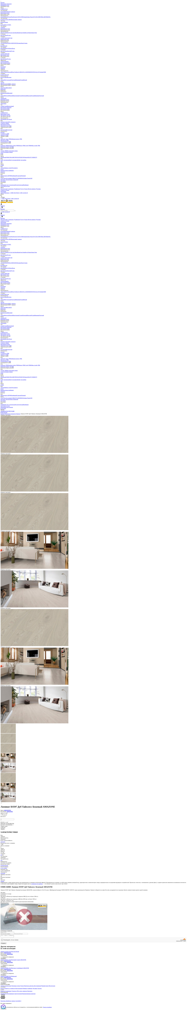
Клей (2, 153)
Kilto (2, 157)
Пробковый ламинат (10, 11)
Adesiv (26, 157)
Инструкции (52, 985)
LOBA (2, 165)
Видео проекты (32, 189)
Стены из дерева (5, 123)
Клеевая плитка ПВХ (6, 19)
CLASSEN (26, 72)
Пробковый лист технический (8, 185)
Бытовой (10, 93)
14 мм (7, 38)
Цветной (7, 95)
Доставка (38, 189)
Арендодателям (18, 993)
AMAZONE (10, 811)
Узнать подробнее (47, 1007)
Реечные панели (5, 122)
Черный (11, 95)
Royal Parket (28, 32)
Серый (22, 80)
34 (3, 82)
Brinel (18, 32)
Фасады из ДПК (5, 140)
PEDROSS (21, 178)
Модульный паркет (5, 63)
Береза (2, 48)
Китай (2, 45)
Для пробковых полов (6, 168)
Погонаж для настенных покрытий (9, 179)
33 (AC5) (3, 841)
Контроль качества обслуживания (32, 985)
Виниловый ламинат (16, 19)
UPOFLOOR (10, 43)
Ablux (15, 32)
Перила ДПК (21, 145)
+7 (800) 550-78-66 (14, 192)
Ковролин (3, 89)
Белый (25, 80)
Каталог (3, 2)
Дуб (2, 27)
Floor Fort (14, 72)
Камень (2, 22)
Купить (2, 829)
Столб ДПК (28, 145)
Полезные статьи (16, 985)
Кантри (9, 51)
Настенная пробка (5, 108)
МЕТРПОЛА (15, 157)
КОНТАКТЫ (4, 412)
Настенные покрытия (6, 107)
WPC (10, 24)
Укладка (39, 988)
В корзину (3, 958)
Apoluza (3, 98)
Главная (3, 413)
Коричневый (16, 95)
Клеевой (3, 11)
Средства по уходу (5, 186)
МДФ (9, 175)
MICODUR (9, 87)
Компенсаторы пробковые (7, 170)
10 (1, 855)
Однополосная (4, 865)
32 (1, 82)
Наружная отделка (5, 124)
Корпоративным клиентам (28, 993)
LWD (31, 178)
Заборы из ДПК (4, 135)
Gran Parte (22, 32)
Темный (3, 80)
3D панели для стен (5, 115)
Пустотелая (3, 129)
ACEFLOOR (20, 17)
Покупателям (4, 189)
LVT (7, 24)
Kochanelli (3, 66)
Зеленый (25, 95)
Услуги (22, 189)
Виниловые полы (5, 13)
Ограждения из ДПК (6, 141)
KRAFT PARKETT (5, 32)
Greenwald (9, 72)
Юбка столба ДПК (35, 145)
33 (2, 82)
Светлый (13, 80)
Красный (29, 95)
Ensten (2, 17)
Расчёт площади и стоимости (8, 988)
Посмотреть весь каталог (7, 407)
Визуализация (18, 988)
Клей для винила (5, 160)
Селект (5, 35)
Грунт (2, 169)
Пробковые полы (5, 5)
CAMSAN (20, 72)
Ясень (13, 48)
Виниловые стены (5, 114)
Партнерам (3, 191)
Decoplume (3, 119)
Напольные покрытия (6, 3)
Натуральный (8, 80)
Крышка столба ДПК (13, 145)
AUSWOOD (4, 43)
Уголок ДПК (4, 150)
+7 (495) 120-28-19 (23, 192)
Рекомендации (45, 985)
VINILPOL (48, 17)
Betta (5, 17)
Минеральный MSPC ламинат (8, 84)
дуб (1, 860)
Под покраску (12, 122)
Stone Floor (3, 87)
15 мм (10, 38)
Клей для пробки (22, 160)
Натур (2, 35)
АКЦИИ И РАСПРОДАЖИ (7, 411)
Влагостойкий (4, 77)
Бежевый (18, 80)
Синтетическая (19, 185)
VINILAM (42, 17)
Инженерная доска (5, 28)
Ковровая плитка (5, 99)
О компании (11, 189)
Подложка (3, 181)
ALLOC (37, 72)
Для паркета (15, 168)
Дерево (6, 22)
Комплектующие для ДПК (7, 147)
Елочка (2, 24)
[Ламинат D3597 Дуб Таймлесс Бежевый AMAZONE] (34, 452)
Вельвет (3, 132)
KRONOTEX (32, 72)
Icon (7, 17)
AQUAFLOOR (36, 17)
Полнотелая (9, 129)
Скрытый (19, 175)
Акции (2, 192)
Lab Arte (12, 32)
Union (9, 17)
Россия (5, 45)
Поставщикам (10, 993)
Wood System (24, 43)
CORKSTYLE (4, 9)
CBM (44, 72)
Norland (25, 17)
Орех (4, 27)
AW (5, 98)
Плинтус (3, 171)
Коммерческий (4, 93)
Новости (3, 991)
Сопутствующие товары (7, 152)
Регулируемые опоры (12, 150)
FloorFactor (14, 17)
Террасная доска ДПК (6, 126)
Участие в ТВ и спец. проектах (19, 991)
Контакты (6, 192)
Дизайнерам (17, 189)
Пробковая (25, 185)
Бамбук (5, 48)
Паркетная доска (5, 39)
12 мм (2, 38)
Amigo (19, 43)
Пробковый (14, 175)
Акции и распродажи (6, 985)
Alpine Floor (30, 17)
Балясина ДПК (4, 145)
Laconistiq (9, 178)
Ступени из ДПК (5, 133)
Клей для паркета (13, 160)
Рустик (9, 35)
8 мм (2, 74)
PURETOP (21, 157)
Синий (21, 95)
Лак (1, 161)
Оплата (26, 189)
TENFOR (15, 43)
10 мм (2, 53)
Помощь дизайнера (27, 988)
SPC (5, 24)
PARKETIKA (9, 157)
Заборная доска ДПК (6, 139)
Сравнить (4, 957)
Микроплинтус (4, 175)
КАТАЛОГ (3, 408)
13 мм (5, 38)
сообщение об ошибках (37, 883)
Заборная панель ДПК (16, 139)
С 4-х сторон (4, 868)
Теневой (23, 175)
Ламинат (3, 68)
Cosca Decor (9, 119)
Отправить (3, 943)
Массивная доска (5, 55)
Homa (4, 157)
